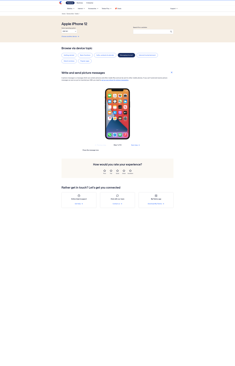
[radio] (104, 170)
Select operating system (69, 28)
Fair (111, 173)
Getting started (69, 55)
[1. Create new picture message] (117, 113)
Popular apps (84, 61)
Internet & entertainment (147, 55)
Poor (104, 173)
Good (117, 173)
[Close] (171, 72)
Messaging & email (126, 55)
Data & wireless (69, 61)
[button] (69, 31)
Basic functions (85, 55)
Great (124, 173)
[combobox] (151, 31)
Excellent (130, 173)
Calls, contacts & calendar (105, 55)
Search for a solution (140, 27)
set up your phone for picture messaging (114, 80)
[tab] (69, 55)
